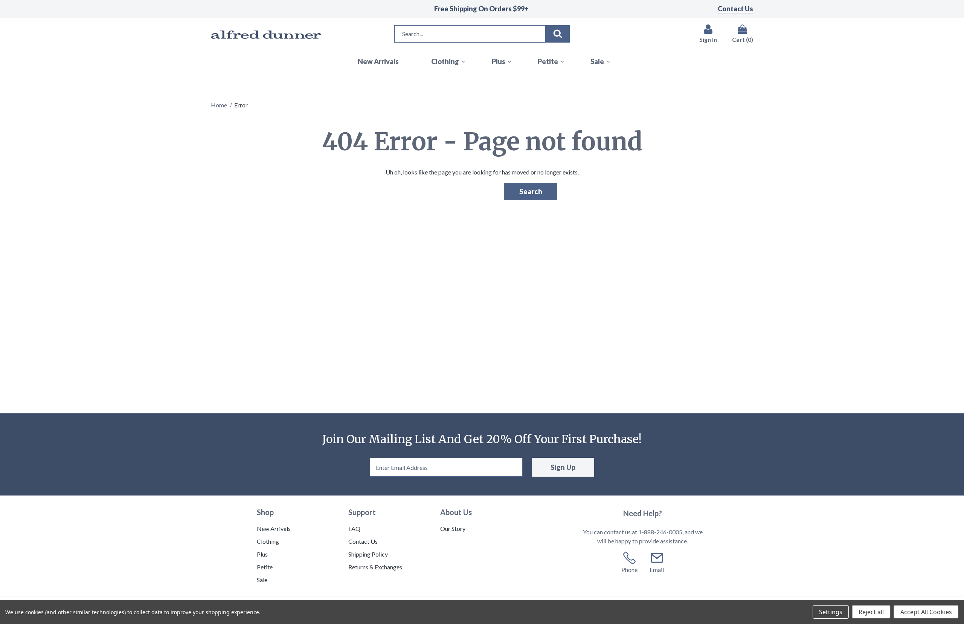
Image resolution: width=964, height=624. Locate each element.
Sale (262, 579)
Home (219, 105)
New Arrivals (274, 528)
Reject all (871, 612)
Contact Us (735, 9)
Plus (262, 554)
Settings (830, 612)
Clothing (268, 541)
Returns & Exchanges (375, 566)
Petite (265, 566)
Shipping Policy (368, 554)
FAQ (354, 528)
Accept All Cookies (926, 612)
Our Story (452, 528)
